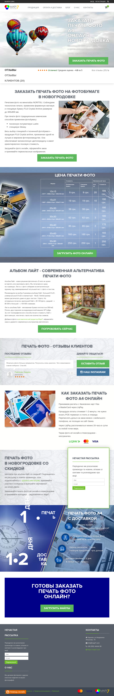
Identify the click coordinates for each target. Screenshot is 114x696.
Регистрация (100, 1)
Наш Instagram (94, 372)
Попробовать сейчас (57, 328)
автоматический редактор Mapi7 (30, 319)
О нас (77, 7)
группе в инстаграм (31, 480)
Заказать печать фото (88, 60)
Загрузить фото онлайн (75, 253)
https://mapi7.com (93, 649)
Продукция (33, 7)
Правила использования (42, 691)
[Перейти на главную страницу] (11, 6)
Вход (92, 1)
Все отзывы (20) (99, 70)
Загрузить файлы (57, 608)
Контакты (88, 7)
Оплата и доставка (52, 7)
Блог (68, 7)
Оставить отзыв (93, 363)
